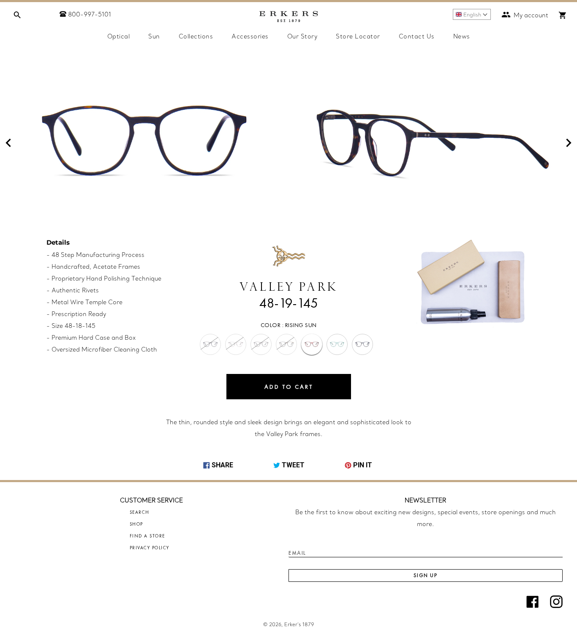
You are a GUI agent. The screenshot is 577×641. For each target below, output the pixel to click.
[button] (471, 14)
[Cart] (562, 15)
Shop (136, 524)
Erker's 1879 (299, 624)
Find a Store (147, 536)
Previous (8, 142)
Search (140, 512)
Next (568, 142)
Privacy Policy (149, 548)
